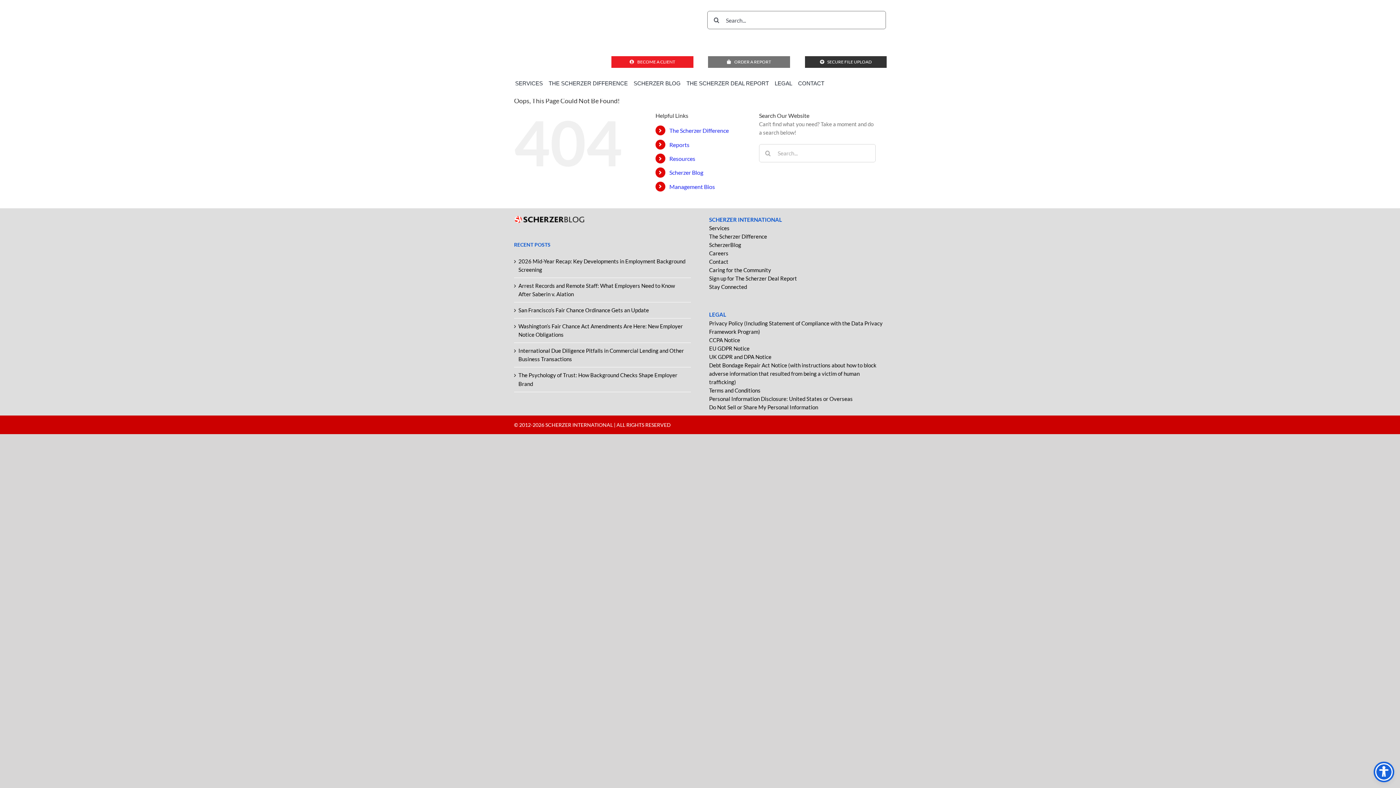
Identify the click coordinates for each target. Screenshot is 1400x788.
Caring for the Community (740, 270)
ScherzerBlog (725, 245)
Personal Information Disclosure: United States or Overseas (781, 398)
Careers (718, 253)
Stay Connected (728, 286)
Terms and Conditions (735, 390)
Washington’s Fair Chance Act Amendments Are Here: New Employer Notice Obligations (600, 330)
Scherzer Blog (686, 172)
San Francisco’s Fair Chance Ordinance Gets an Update (583, 310)
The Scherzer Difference (699, 130)
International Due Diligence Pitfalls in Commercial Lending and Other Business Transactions (601, 354)
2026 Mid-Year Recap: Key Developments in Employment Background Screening (601, 265)
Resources (682, 158)
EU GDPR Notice (729, 348)
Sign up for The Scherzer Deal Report (753, 278)
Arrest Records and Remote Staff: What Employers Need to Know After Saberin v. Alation (596, 289)
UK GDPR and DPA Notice (740, 357)
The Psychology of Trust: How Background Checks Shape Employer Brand (597, 379)
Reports (679, 144)
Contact (718, 261)
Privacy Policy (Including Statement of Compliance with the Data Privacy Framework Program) (796, 327)
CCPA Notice (724, 340)
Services (719, 228)
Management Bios (692, 186)
